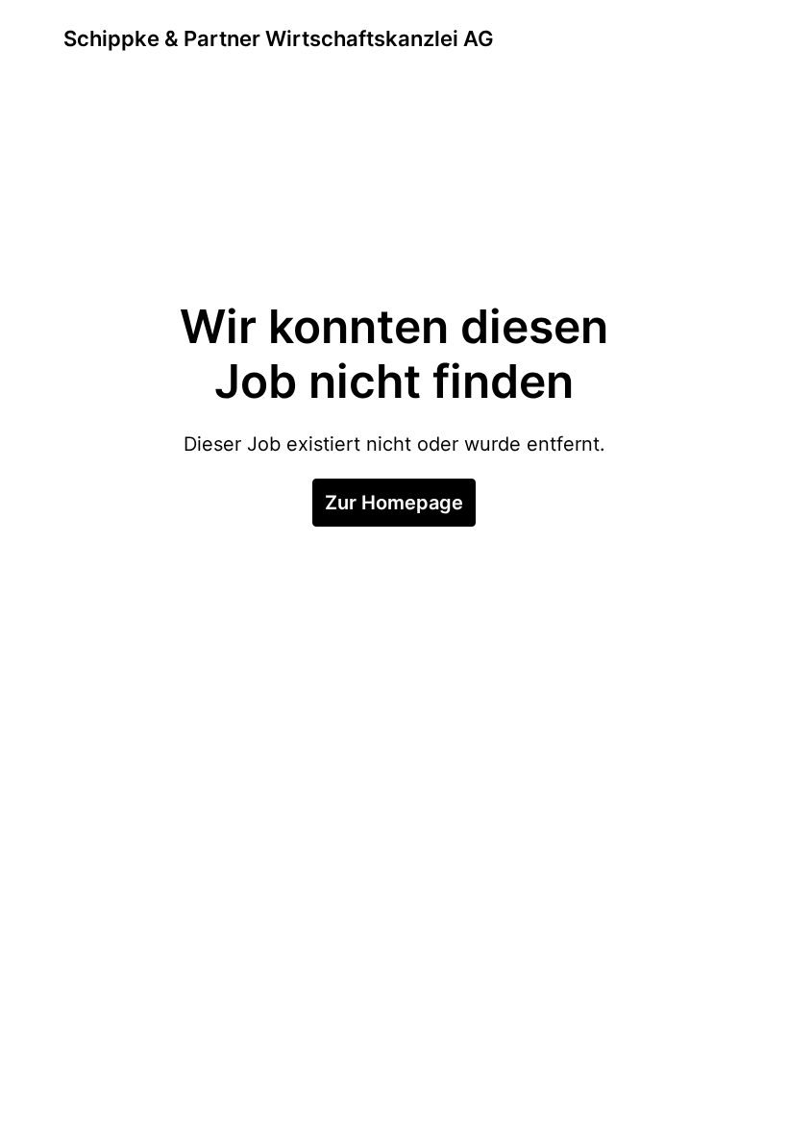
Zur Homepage (394, 502)
